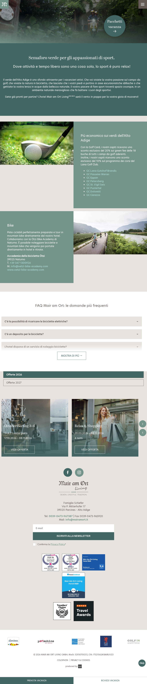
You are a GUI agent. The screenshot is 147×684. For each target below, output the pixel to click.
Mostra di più (70, 355)
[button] (142, 4)
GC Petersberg (95, 181)
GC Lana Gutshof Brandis (101, 171)
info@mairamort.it (76, 519)
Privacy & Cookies (80, 660)
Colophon (62, 660)
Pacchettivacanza (114, 24)
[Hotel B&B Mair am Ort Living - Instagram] (79, 472)
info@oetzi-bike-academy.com (29, 266)
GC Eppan (92, 177)
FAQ (142, 663)
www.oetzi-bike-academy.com (25, 269)
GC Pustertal (93, 188)
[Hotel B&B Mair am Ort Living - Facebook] (67, 472)
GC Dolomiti (93, 191)
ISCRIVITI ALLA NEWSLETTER (73, 536)
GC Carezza (93, 195)
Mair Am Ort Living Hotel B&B (73, 582)
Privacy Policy (58, 544)
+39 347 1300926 (20, 263)
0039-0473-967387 (61, 516)
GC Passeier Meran (97, 174)
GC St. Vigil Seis (95, 184)
